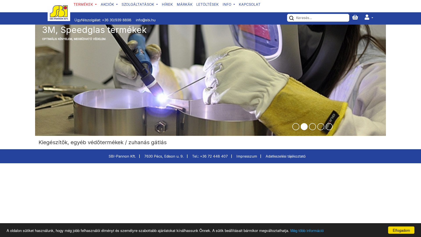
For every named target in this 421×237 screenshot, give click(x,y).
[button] (369, 17)
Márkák (185, 4)
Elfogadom (401, 230)
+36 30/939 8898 (116, 20)
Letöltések (207, 4)
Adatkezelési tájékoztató (286, 156)
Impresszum (246, 156)
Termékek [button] (83, 4)
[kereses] (291, 18)
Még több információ (307, 230)
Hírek (167, 4)
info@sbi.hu (145, 20)
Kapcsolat (249, 4)
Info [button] (227, 4)
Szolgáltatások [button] (138, 4)
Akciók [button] (108, 4)
